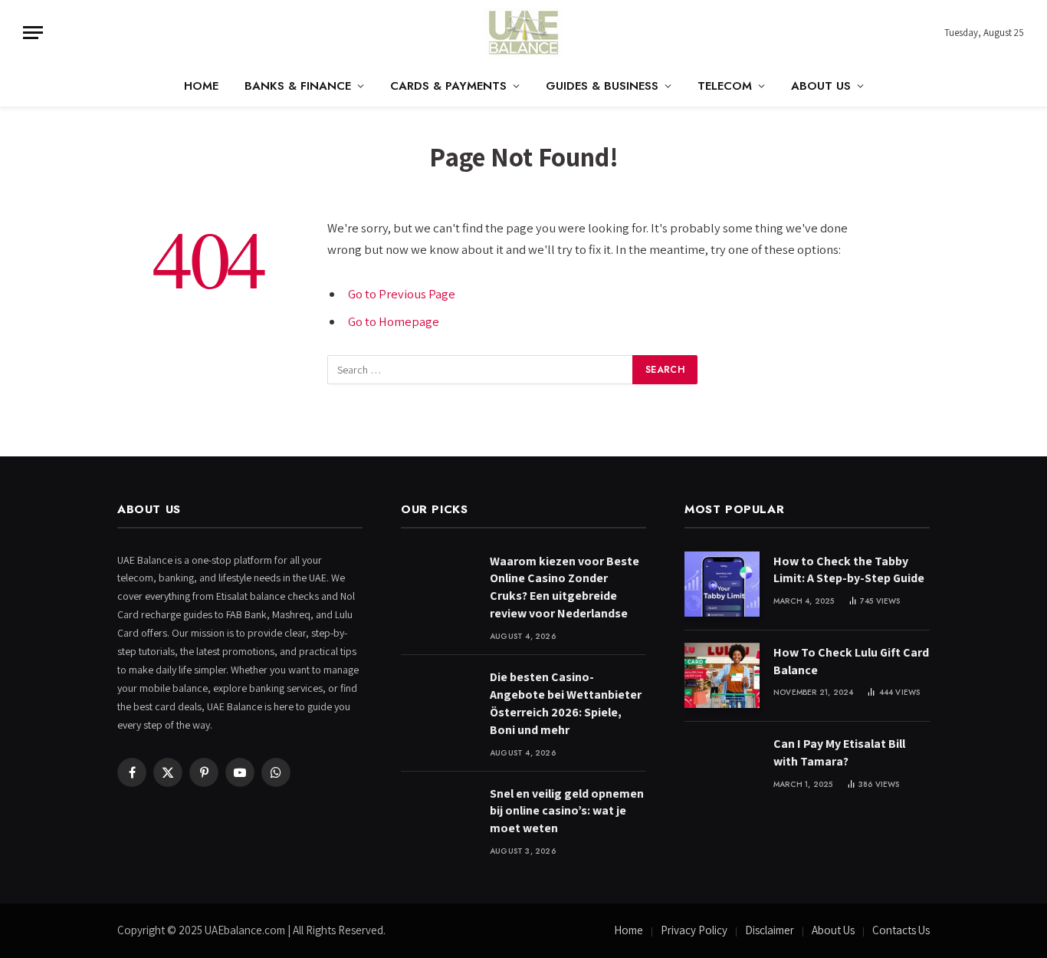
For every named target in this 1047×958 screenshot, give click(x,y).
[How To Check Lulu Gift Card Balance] (722, 675)
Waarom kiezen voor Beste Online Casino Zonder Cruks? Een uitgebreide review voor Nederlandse (564, 587)
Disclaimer (769, 930)
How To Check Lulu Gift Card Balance (851, 661)
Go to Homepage (393, 321)
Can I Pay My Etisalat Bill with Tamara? (839, 752)
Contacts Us (901, 930)
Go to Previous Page (401, 293)
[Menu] (33, 32)
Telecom (724, 85)
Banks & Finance (298, 85)
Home (201, 85)
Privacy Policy (694, 930)
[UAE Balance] (523, 32)
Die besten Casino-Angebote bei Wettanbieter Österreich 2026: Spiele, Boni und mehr (566, 703)
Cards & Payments (448, 85)
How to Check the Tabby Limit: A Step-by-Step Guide (848, 570)
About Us (821, 85)
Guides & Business (602, 85)
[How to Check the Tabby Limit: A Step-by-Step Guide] (722, 584)
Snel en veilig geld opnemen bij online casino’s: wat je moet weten (567, 811)
